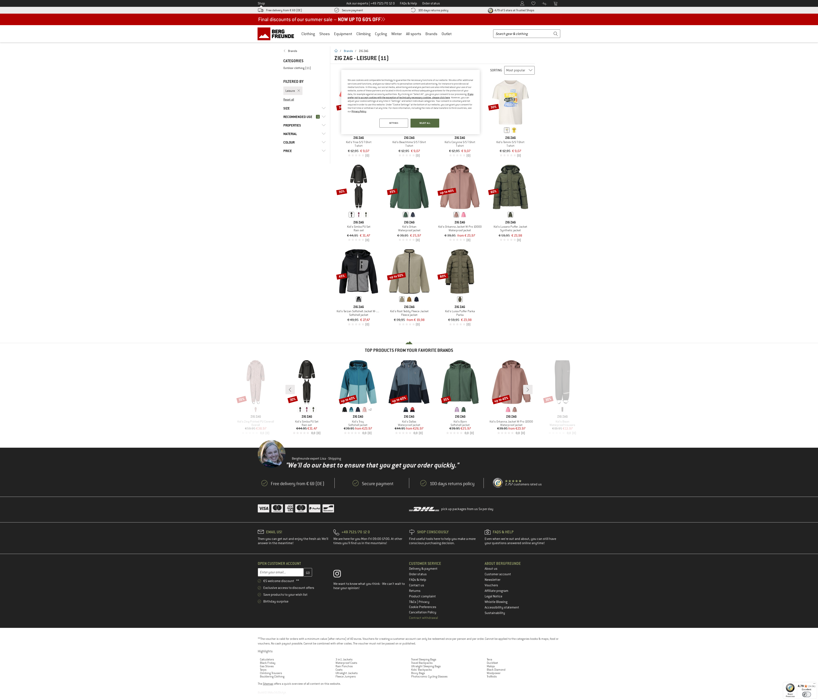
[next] (528, 389)
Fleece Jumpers (346, 676)
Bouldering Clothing (272, 676)
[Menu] (814, 684)
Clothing (308, 33)
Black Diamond (496, 670)
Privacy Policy (358, 111)
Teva (489, 659)
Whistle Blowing (496, 602)
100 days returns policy (433, 10)
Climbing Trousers (271, 673)
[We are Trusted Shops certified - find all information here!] (498, 483)
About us (491, 569)
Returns (415, 591)
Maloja (491, 666)
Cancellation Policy (422, 612)
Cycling (381, 33)
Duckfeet (492, 663)
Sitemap (268, 684)
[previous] (290, 389)
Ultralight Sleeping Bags (426, 666)
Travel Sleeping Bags (423, 659)
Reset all (288, 99)
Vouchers (491, 585)
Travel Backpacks (422, 663)
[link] (304, 51)
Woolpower (494, 673)
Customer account (498, 574)
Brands (431, 33)
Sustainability (495, 613)
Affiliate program (496, 591)
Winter (396, 33)
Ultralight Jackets (347, 673)
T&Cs (413, 602)
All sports (413, 33)
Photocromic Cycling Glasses (429, 676)
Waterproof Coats (346, 663)
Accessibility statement (502, 607)
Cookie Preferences (422, 607)
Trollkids (492, 676)
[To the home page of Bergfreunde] (277, 34)
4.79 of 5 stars (514, 10)
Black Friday (267, 663)
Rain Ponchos (344, 666)
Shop (261, 3)
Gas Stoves (267, 666)
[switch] (806, 694)
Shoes (324, 33)
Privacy (424, 602)
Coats (339, 670)
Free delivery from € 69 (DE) (284, 10)
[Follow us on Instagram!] (340, 575)
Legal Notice (493, 596)
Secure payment (352, 10)
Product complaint (422, 596)
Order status (418, 574)
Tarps (263, 670)
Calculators (267, 659)
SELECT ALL (425, 123)
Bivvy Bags (418, 673)
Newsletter (492, 580)
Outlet (447, 33)
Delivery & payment (423, 569)
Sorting (496, 70)
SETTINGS (393, 123)
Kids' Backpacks (421, 670)
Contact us (416, 585)
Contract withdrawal (423, 618)
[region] (410, 102)
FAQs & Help (417, 580)
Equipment (343, 33)
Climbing (363, 33)
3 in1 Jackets (344, 659)
